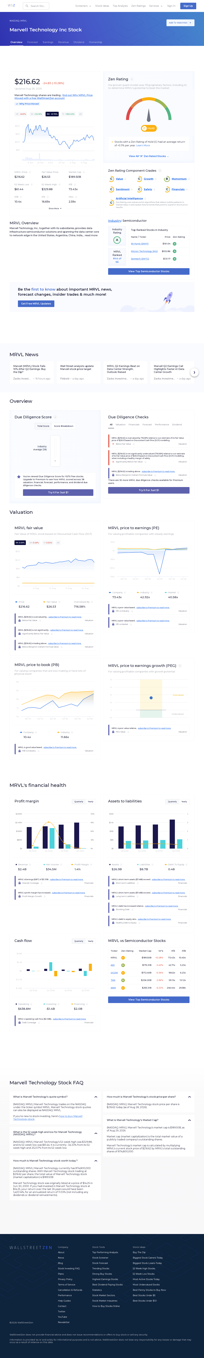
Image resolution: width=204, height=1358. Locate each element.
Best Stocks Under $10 (145, 1300)
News (61, 1257)
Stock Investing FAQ (69, 1268)
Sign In (171, 5)
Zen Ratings (138, 5)
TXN (113, 980)
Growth (148, 178)
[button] (55, 1096)
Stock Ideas (102, 5)
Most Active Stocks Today (146, 1279)
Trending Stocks (100, 1268)
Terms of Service (66, 1284)
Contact (62, 1306)
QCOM (114, 972)
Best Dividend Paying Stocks (107, 1284)
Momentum (179, 178)
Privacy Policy (65, 1279)
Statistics (97, 1290)
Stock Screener (100, 1257)
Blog (60, 1263)
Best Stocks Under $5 (144, 1295)
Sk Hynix (136, 243)
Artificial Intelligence (129, 198)
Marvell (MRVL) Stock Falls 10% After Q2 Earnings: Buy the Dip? (29, 369)
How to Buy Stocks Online (106, 1306)
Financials (178, 189)
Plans (61, 1274)
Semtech (136, 259)
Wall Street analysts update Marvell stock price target (77, 367)
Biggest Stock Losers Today (147, 1263)
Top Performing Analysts (105, 1252)
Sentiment (122, 189)
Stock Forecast (100, 1263)
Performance (65, 1295)
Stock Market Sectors (103, 1295)
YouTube (62, 1317)
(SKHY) (144, 243)
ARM (113, 987)
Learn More (143, 145)
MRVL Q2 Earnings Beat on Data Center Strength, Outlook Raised (123, 369)
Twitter (61, 1311)
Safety (148, 189)
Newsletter (64, 1322)
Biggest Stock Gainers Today (148, 1257)
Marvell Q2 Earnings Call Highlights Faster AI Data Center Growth (169, 369)
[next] (194, 372)
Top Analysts (120, 5)
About (61, 1252)
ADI (113, 965)
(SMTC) (145, 259)
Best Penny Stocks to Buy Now (149, 1290)
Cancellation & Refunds (70, 1290)
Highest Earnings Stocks (105, 1279)
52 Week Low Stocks (143, 1274)
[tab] (16, 42)
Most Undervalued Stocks (146, 1284)
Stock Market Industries (104, 1300)
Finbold (64, 378)
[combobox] (36, 6)
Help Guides (64, 1300)
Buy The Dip (139, 1252)
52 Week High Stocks (144, 1268)
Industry (114, 220)
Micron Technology (141, 251)
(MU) (155, 251)
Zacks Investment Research (22, 378)
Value (119, 178)
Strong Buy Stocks (102, 1274)
